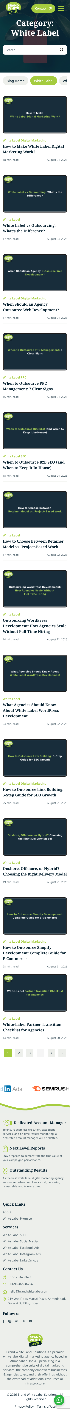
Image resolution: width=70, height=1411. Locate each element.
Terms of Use (46, 1406)
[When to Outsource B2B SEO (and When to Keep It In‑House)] (35, 431)
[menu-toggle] (61, 8)
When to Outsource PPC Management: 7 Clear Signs (28, 386)
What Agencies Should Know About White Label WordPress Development (31, 710)
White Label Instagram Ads (22, 1254)
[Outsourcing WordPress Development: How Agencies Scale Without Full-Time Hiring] (35, 588)
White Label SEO (15, 456)
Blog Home (16, 81)
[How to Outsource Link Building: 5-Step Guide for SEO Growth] (35, 758)
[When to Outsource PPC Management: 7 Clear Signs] (35, 351)
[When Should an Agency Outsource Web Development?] (35, 272)
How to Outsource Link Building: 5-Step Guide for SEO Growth (33, 792)
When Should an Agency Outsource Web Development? (31, 307)
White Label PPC (14, 377)
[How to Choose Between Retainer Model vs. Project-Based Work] (35, 509)
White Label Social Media (20, 1241)
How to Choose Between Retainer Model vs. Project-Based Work (33, 544)
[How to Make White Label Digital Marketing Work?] (35, 114)
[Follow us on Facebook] (4, 1321)
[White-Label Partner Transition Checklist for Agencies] (35, 993)
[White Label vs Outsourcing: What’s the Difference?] (35, 193)
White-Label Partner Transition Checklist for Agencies (32, 1027)
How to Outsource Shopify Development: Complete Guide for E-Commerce (34, 953)
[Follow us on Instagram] (10, 1321)
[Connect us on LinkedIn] (16, 1321)
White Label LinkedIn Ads (20, 1260)
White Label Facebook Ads (21, 1248)
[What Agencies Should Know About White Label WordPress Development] (35, 673)
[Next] (62, 1053)
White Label (43, 81)
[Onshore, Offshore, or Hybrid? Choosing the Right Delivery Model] (35, 837)
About (7, 1212)
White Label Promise (17, 1218)
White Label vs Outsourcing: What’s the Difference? (29, 228)
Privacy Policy (24, 1406)
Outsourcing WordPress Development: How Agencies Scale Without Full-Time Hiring (34, 626)
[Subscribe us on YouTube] (30, 1321)
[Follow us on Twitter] (23, 1321)
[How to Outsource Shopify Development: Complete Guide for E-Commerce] (35, 916)
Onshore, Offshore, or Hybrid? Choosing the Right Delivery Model (35, 871)
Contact (40, 8)
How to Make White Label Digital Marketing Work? (33, 149)
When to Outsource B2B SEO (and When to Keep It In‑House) (34, 465)
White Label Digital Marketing (24, 140)
